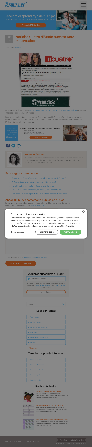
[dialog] (46, 223)
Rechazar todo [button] (47, 232)
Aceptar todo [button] (70, 232)
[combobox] (83, 211)
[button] (17, 232)
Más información (67, 226)
